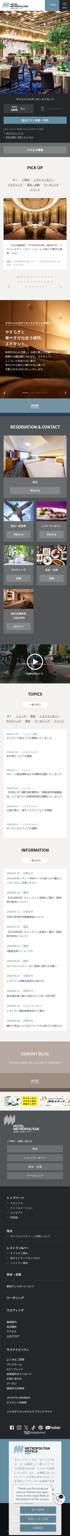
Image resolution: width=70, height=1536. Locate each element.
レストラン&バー (18, 1248)
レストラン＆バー (44, 179)
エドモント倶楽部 (17, 1402)
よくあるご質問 (15, 1359)
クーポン (12, 1383)
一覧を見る (35, 704)
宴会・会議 (33, 184)
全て (15, 179)
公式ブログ (13, 1336)
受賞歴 (14, 1217)
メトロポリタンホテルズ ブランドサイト (29, 1411)
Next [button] (61, 286)
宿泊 (32, 716)
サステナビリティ (18, 1349)
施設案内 (12, 1322)
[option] (35, 233)
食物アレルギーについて (20, 1286)
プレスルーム (14, 1364)
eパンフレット (15, 1369)
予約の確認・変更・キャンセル (19, 137)
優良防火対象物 (15, 1388)
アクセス (12, 1331)
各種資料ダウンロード (19, 1374)
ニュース (21, 716)
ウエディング (15, 184)
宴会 (27, 721)
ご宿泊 (25, 179)
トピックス (16, 1203)
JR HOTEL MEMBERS (19, 1397)
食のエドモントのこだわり (25, 1258)
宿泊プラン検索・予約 (35, 120)
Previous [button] (9, 286)
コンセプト (16, 1212)
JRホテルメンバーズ (15, 133)
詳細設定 (38, 1527)
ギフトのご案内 (19, 1253)
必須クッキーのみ (38, 1518)
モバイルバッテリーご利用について (30, 1236)
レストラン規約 (19, 1263)
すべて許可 (38, 1509)
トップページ (15, 1198)
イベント (35, 189)
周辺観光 (12, 1326)
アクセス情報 (35, 150)
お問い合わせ (14, 1378)
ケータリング (51, 184)
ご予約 (52, 5)
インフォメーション (21, 1208)
